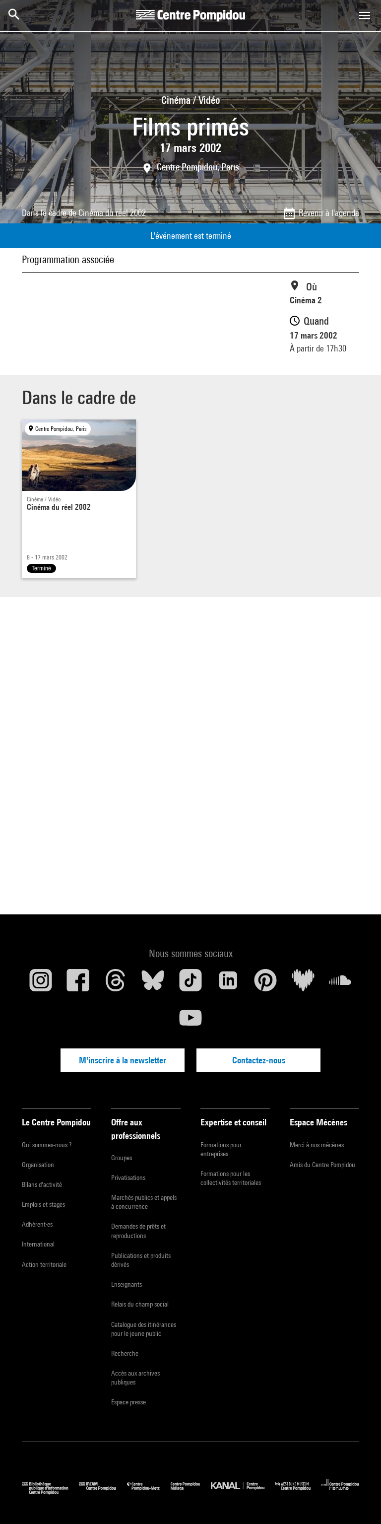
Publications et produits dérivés (141, 1259)
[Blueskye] (153, 984)
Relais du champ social (140, 1304)
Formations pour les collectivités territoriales (230, 1178)
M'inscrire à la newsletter (122, 1060)
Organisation (38, 1165)
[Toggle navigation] (364, 15)
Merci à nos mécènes (317, 1145)
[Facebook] (78, 984)
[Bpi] (50, 1492)
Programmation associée (68, 259)
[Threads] (115, 984)
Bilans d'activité (42, 1184)
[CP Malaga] (191, 1492)
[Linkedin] (228, 984)
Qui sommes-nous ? (46, 1145)
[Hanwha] (340, 1492)
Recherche (124, 1353)
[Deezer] (303, 984)
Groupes (121, 1158)
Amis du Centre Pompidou (322, 1165)
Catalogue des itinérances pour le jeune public (143, 1328)
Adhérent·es (37, 1224)
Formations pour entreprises (221, 1149)
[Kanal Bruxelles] (243, 1492)
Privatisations (128, 1177)
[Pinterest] (265, 984)
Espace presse (128, 1402)
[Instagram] (41, 984)
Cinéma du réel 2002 (112, 213)
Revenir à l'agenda (329, 213)
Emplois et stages (43, 1204)
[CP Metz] (149, 1492)
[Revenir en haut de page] (357, 1500)
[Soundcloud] (340, 984)
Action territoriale (44, 1264)
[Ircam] (103, 1492)
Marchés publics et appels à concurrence (144, 1201)
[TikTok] (190, 984)
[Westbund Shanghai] (298, 1492)
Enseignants (126, 1284)
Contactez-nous (258, 1060)
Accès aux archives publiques (135, 1377)
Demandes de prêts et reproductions (138, 1230)
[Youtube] (190, 1022)
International (38, 1244)
